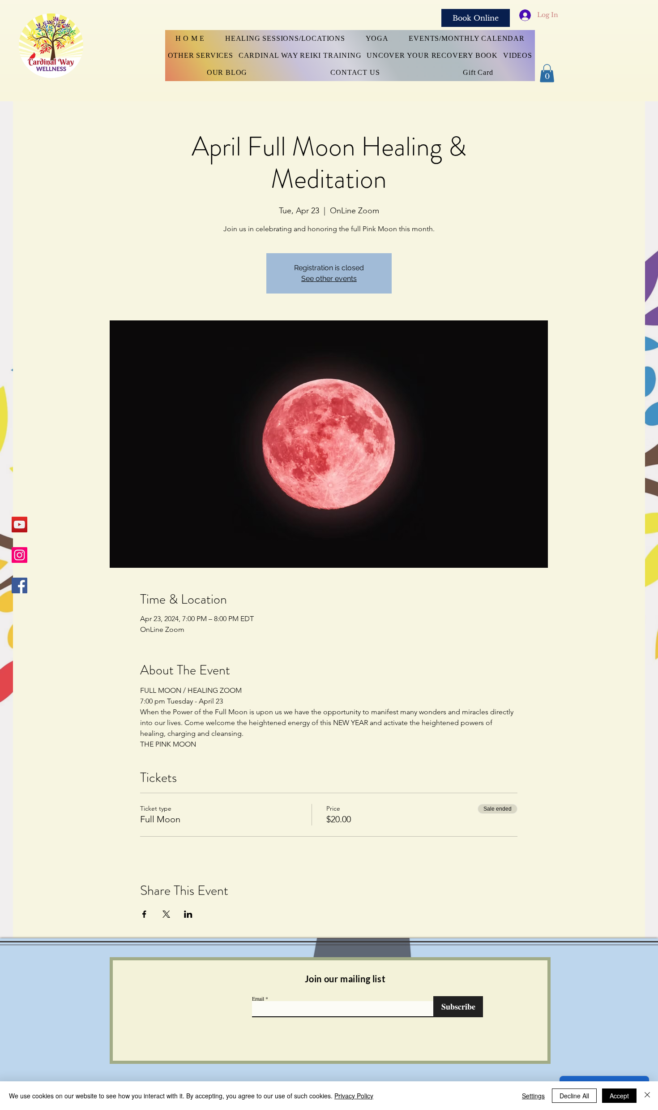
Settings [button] (533, 1095)
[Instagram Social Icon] (19, 555)
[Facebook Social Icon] (19, 585)
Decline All (574, 1095)
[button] (547, 73)
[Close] (647, 1095)
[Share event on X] (166, 914)
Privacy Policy (353, 1095)
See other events (329, 278)
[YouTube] (19, 524)
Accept (619, 1095)
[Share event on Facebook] (144, 914)
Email (258, 998)
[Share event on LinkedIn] (188, 914)
